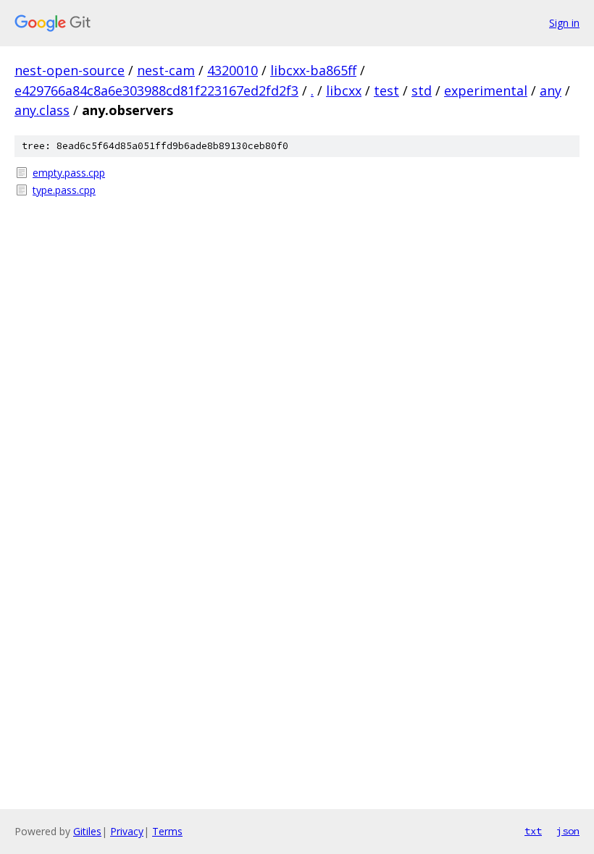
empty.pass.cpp (69, 172)
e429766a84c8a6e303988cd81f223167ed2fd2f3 (156, 90)
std (421, 90)
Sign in (564, 23)
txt (533, 830)
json (568, 830)
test (386, 90)
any (550, 90)
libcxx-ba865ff (313, 70)
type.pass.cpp (64, 190)
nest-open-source (69, 70)
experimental (485, 90)
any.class (42, 110)
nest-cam (166, 70)
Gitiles (87, 831)
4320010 (232, 70)
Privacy (126, 831)
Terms (167, 831)
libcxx (343, 90)
